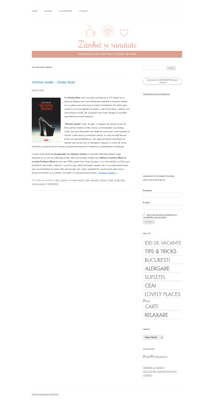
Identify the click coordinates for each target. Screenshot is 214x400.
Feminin (63, 180)
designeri (95, 180)
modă (110, 180)
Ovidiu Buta (119, 180)
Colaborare (65, 11)
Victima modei (38, 184)
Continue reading (108, 173)
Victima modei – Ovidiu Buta (53, 82)
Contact (83, 11)
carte (87, 180)
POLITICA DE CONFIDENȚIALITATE (160, 371)
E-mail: (146, 202)
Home (34, 11)
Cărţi (57, 180)
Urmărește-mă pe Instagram (156, 94)
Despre (48, 11)
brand (81, 180)
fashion (103, 180)
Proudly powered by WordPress (45, 394)
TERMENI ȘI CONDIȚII (153, 368)
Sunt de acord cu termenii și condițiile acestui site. (160, 215)
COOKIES (147, 375)
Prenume (147, 190)
